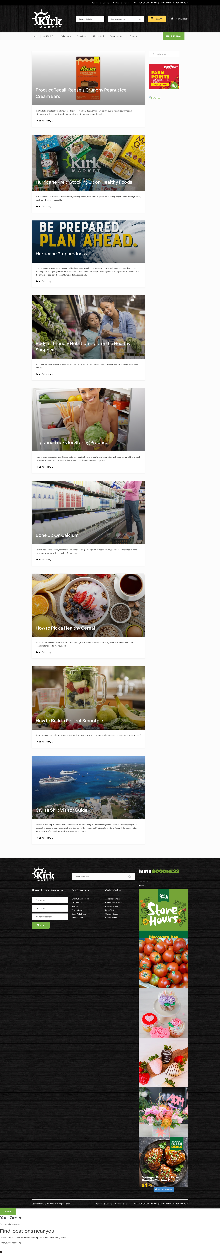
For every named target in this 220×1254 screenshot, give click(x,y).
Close (8, 1211)
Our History (76, 902)
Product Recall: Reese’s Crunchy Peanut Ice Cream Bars (81, 93)
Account (95, 3)
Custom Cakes (111, 913)
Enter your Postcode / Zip (10, 1242)
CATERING (48, 36)
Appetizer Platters (112, 898)
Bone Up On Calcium (57, 535)
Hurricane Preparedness (61, 253)
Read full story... (44, 121)
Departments (116, 36)
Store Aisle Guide (79, 913)
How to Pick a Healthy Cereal (65, 628)
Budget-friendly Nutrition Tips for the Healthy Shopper (83, 346)
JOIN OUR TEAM (173, 36)
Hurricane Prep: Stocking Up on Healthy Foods (84, 182)
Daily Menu (66, 36)
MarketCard (98, 36)
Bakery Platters (111, 906)
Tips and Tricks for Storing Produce (72, 442)
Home (34, 36)
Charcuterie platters (113, 902)
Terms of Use (77, 917)
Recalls (126, 3)
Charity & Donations (80, 898)
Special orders (111, 917)
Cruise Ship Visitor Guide (61, 810)
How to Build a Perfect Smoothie (69, 720)
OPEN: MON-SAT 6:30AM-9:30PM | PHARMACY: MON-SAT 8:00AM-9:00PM (161, 3)
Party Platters (110, 910)
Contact (116, 3)
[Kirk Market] (47, 18)
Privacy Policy (77, 910)
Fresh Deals (82, 36)
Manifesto (76, 906)
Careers (106, 3)
